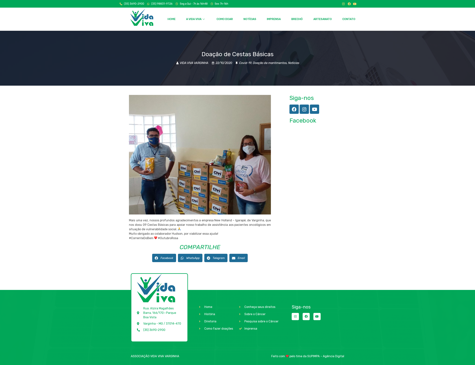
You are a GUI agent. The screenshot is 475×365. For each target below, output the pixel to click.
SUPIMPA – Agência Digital (325, 356)
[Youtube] (354, 3)
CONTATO (348, 19)
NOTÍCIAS (249, 19)
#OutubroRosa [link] (168, 238)
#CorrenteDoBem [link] (141, 238)
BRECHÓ (297, 19)
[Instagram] (343, 3)
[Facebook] (349, 3)
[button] (164, 258)
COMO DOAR (225, 19)
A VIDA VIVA (194, 19)
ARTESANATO (322, 19)
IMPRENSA (274, 19)
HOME (172, 19)
